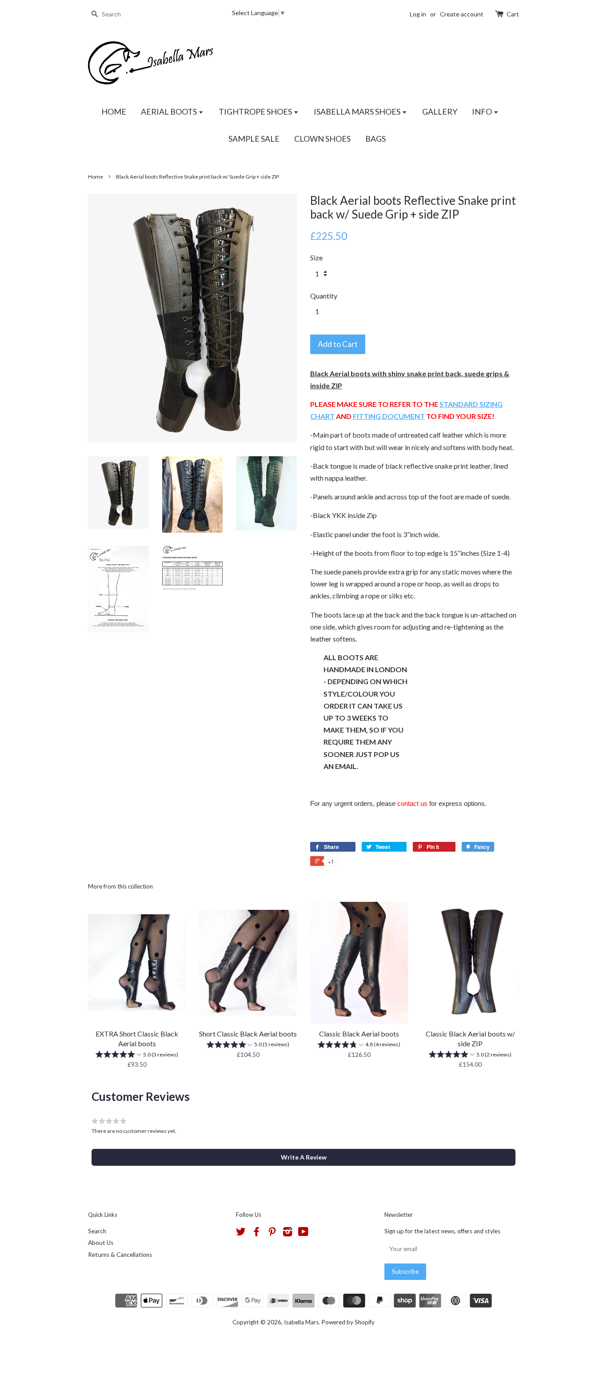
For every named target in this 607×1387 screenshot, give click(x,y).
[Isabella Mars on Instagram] (287, 1233)
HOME (113, 111)
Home (95, 176)
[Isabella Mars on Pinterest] (272, 1233)
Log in (418, 14)
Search (97, 1231)
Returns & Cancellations (120, 1254)
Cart (513, 14)
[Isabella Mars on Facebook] (256, 1233)
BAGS (375, 138)
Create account (461, 14)
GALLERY (439, 111)
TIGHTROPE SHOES (256, 111)
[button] (137, 1055)
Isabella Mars (301, 1322)
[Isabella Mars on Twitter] (241, 1233)
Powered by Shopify (348, 1322)
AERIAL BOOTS (169, 111)
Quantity (323, 295)
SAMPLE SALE (254, 138)
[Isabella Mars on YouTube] (303, 1233)
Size (316, 257)
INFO (482, 111)
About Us (100, 1242)
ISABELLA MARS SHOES (358, 111)
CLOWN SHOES (322, 138)
